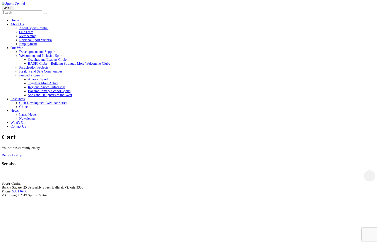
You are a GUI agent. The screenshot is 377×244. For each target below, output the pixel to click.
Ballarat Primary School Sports (49, 91)
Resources (17, 99)
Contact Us (18, 126)
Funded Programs (31, 75)
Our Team (26, 32)
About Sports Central (33, 28)
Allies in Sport (38, 79)
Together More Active (43, 83)
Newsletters (27, 118)
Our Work (17, 48)
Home (14, 20)
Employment (28, 44)
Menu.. (7, 8)
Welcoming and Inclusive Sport (40, 55)
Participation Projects (33, 67)
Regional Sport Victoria (35, 40)
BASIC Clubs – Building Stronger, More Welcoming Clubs (69, 63)
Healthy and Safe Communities (40, 71)
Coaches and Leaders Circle (47, 59)
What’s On (17, 122)
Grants (23, 107)
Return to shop (12, 155)
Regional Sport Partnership (46, 87)
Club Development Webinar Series (43, 103)
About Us (17, 24)
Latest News (27, 114)
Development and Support (37, 52)
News (14, 110)
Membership (27, 36)
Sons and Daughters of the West (50, 95)
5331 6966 (19, 191)
